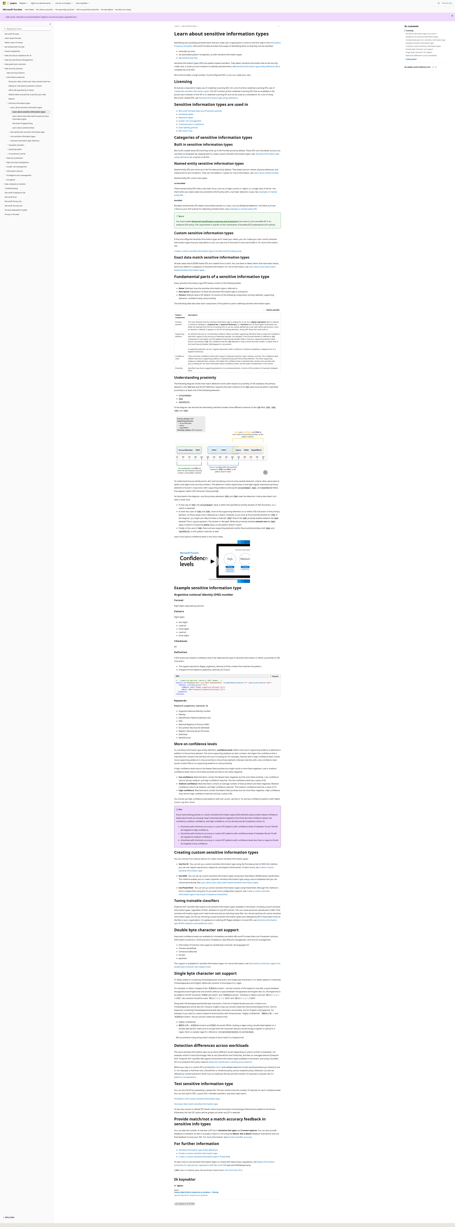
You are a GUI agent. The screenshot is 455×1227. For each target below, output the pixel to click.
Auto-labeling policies (188, 127)
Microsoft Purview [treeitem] (12, 34)
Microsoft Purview (189, 26)
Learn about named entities (266, 173)
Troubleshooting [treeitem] (11, 188)
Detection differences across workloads (421, 55)
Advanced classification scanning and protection (215, 221)
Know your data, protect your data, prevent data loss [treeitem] (29, 81)
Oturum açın (447, 3)
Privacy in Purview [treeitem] (12, 214)
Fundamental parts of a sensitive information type (426, 40)
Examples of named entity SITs (243, 209)
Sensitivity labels (186, 114)
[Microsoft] (4, 3)
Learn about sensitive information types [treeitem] (28, 112)
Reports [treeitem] (12, 99)
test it (218, 1067)
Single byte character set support (419, 52)
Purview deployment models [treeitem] (16, 210)
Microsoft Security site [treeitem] (13, 206)
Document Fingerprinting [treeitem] (22, 123)
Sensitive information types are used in (421, 34)
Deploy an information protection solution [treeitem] (25, 86)
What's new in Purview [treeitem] (14, 42)
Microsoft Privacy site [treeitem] (13, 201)
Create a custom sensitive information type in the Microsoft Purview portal (207, 251)
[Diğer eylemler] (279, 26)
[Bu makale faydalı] (433, 67)
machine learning (189, 58)
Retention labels (186, 117)
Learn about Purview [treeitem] (13, 38)
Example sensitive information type (420, 43)
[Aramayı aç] (438, 3)
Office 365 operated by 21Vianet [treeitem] (21, 90)
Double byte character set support (419, 49)
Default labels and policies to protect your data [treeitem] (27, 94)
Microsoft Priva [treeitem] (11, 197)
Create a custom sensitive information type (198, 1153)
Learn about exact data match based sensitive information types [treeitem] (30, 117)
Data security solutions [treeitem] (16, 73)
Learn (177, 26)
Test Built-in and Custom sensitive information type (197, 1098)
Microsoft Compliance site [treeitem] (15, 193)
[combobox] (26, 29)
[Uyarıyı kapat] (452, 16)
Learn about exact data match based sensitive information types (229, 882)
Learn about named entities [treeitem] (23, 128)
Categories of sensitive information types (422, 37)
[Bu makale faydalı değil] (436, 67)
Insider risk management (190, 121)
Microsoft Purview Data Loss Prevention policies (200, 111)
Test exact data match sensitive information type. (196, 1104)
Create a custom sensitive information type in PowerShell (204, 1156)
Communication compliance (191, 124)
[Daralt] (50, 24)
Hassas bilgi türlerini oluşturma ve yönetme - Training (196, 1192)
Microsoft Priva (185, 131)
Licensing (409, 30)
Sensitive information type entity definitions (255, 66)
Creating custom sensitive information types (423, 46)
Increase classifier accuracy (239, 1137)
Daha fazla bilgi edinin (234, 1170)
